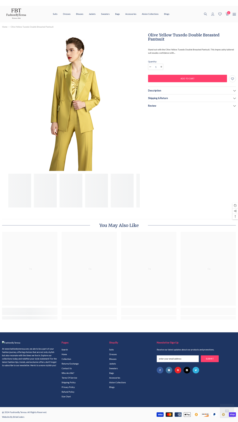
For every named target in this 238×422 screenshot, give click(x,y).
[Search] (205, 14)
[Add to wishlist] (232, 78)
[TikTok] (187, 370)
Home (4, 27)
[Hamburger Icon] (234, 14)
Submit (210, 358)
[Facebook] (160, 370)
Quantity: (152, 61)
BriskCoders (18, 417)
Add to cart (187, 78)
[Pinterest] (178, 370)
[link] (29, 313)
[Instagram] (169, 370)
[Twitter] (196, 370)
